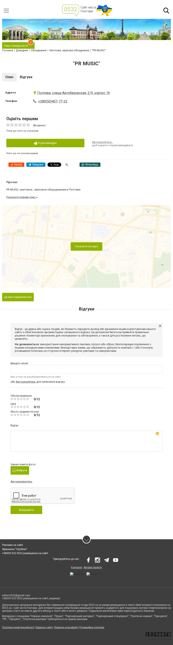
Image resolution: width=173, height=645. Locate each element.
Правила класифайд (66, 627)
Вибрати (21, 470)
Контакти (76, 567)
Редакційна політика (91, 627)
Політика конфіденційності (18, 627)
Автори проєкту (93, 567)
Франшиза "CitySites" (14, 549)
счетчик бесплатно (159, 639)
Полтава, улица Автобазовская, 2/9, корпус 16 (73, 93)
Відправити (26, 510)
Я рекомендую (47, 143)
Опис (9, 77)
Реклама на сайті (12, 545)
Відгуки (26, 77)
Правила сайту (44, 627)
